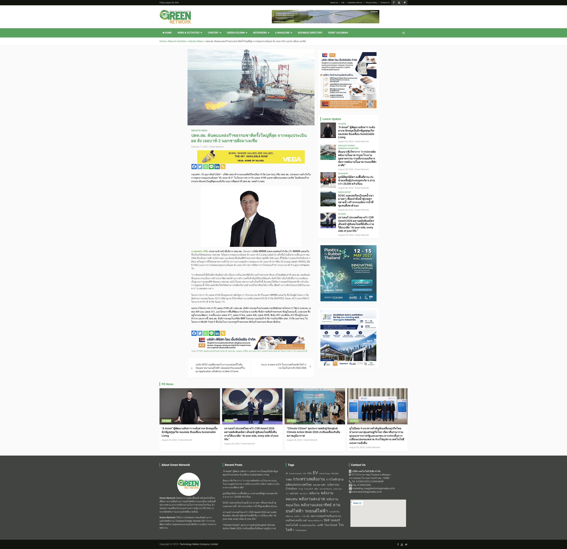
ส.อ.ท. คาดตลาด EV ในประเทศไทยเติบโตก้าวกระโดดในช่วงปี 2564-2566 (283, 366)
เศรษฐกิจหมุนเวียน (307, 525)
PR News (342, 124)
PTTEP (200, 351)
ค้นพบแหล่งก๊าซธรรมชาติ (215, 351)
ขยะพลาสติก (319, 484)
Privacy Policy (371, 2)
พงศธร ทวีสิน (242, 351)
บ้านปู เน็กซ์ (308, 489)
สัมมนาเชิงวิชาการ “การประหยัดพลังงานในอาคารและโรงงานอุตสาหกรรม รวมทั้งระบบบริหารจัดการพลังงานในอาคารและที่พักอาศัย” (357, 158)
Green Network (216, 147)
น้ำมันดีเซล (291, 488)
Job (342, 2)
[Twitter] (199, 166)
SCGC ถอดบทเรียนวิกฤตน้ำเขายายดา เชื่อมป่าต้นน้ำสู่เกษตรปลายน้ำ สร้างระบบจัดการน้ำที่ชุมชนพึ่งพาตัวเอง (356, 200)
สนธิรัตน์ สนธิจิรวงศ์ (296, 520)
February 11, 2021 (199, 147)
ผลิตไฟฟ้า (294, 493)
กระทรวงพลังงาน (309, 479)
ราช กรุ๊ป (305, 516)
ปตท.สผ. (232, 351)
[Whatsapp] (205, 166)
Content (213, 32)
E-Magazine (282, 32)
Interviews (260, 32)
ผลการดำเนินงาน (326, 489)
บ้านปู (300, 489)
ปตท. (316, 489)
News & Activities (188, 32)
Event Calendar (338, 32)
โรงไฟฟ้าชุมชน (301, 530)
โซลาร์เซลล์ (331, 525)
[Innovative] (251, 337)
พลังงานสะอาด (312, 498)
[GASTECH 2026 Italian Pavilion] (325, 11)
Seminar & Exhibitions (348, 148)
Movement (343, 174)
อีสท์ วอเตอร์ (332, 520)
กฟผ (289, 479)
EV (315, 472)
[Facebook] (194, 166)
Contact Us (385, 2)
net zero (335, 473)
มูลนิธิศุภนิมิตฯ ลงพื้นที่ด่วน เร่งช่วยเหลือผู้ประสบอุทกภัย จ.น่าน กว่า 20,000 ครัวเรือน (356, 180)
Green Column (236, 32)
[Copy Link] (222, 166)
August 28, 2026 (345, 141)
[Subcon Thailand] (348, 246)
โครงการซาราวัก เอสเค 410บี (294, 351)
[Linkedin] (217, 166)
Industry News (199, 130)
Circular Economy (295, 474)
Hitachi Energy (324, 474)
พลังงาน (314, 493)
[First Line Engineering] (348, 311)
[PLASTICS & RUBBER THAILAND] (348, 53)
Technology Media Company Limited (199, 544)
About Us (334, 2)
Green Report (344, 192)
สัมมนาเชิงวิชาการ (315, 521)
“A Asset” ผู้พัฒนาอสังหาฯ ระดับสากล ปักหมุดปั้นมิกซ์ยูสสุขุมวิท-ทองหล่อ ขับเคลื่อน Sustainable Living (356, 132)
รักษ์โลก (297, 516)
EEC (304, 474)
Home (168, 32)
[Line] (211, 166)
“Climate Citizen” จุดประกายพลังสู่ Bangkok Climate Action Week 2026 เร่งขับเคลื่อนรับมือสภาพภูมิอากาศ (313, 432)
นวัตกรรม (333, 484)
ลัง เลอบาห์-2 (255, 351)
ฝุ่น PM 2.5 (304, 494)
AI (287, 473)
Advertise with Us (355, 2)
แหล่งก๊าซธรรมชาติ (271, 351)
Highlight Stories (346, 146)
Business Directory (310, 32)
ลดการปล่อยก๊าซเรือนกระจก (326, 516)
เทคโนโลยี (292, 525)
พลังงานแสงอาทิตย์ (316, 505)
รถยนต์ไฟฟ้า (316, 511)
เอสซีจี (320, 525)
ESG (309, 473)
